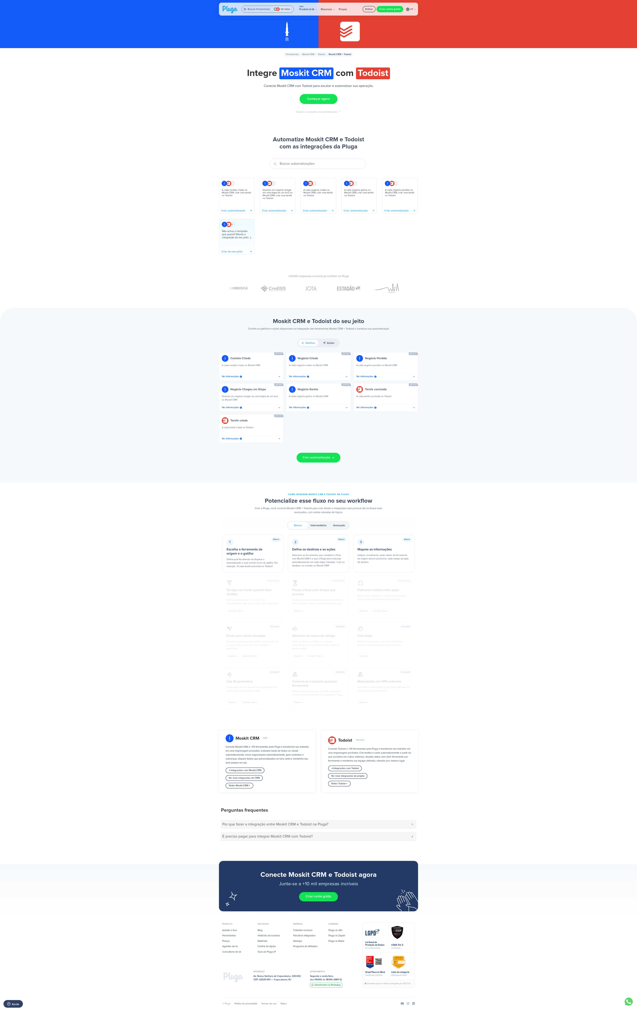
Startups (297, 941)
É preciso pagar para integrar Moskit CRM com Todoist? (267, 836)
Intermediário (318, 525)
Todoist (321, 54)
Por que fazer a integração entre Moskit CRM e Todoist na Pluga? (275, 824)
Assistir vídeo (236, 611)
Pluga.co (230, 9)
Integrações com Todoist (346, 768)
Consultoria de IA (231, 952)
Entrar (369, 9)
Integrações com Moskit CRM (246, 770)
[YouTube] (402, 1003)
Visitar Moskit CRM (238, 785)
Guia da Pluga (266, 952)
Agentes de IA (230, 946)
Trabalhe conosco (303, 930)
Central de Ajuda (267, 946)
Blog (260, 930)
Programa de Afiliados (305, 946)
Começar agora (318, 99)
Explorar (298, 611)
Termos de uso (269, 1004)
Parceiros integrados (304, 935)
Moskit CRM (308, 54)
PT (412, 9)
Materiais (262, 941)
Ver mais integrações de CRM (244, 778)
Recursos (327, 9)
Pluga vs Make (336, 941)
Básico (298, 525)
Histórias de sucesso (269, 935)
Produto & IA (307, 8)
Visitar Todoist (338, 783)
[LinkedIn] (413, 1003)
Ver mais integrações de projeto (347, 776)
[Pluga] (233, 977)
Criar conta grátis (390, 9)
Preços (343, 9)
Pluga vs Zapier (336, 935)
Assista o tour (229, 930)
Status (284, 1004)
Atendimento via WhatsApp (328, 985)
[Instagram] (408, 1003)
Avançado (339, 525)
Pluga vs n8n (335, 930)
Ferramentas (292, 54)
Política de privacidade (245, 1004)
